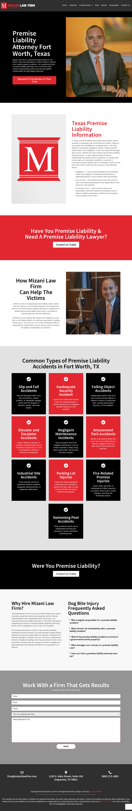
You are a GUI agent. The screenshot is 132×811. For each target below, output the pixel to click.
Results (104, 5)
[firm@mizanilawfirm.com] (21, 772)
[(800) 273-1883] (110, 772)
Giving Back (114, 5)
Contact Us (125, 5)
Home (64, 5)
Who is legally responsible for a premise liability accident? (93, 621)
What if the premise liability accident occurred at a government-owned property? (93, 638)
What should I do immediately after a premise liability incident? (92, 630)
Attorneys (73, 5)
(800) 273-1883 (110, 776)
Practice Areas (85, 5)
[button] (94, 621)
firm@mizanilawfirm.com (22, 776)
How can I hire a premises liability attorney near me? (93, 654)
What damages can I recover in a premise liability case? (93, 646)
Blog (97, 5)
